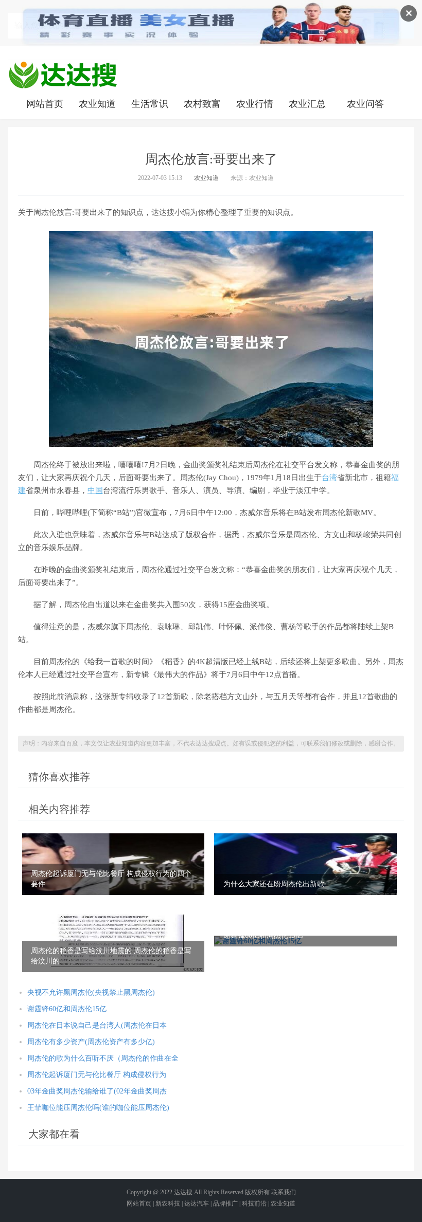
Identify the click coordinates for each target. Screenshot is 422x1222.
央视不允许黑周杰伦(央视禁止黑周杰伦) (91, 992)
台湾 (329, 477)
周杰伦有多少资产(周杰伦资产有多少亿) (91, 1042)
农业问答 (365, 104)
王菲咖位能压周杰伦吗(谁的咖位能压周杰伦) (98, 1107)
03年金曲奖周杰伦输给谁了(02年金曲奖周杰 (97, 1091)
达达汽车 (196, 1203)
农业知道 (97, 104)
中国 (95, 490)
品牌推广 (225, 1203)
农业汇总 (307, 104)
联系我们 (283, 1192)
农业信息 (63, 74)
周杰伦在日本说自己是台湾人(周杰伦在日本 (97, 1025)
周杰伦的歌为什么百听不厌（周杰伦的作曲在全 (103, 1058)
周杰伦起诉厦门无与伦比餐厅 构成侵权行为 (96, 1075)
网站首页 (44, 104)
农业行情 (254, 104)
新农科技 (167, 1203)
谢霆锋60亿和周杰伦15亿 (67, 1009)
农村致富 (202, 104)
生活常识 (149, 104)
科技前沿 (254, 1203)
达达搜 (183, 1192)
